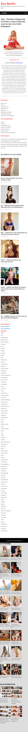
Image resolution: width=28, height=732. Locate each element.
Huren (2, 419)
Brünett (2, 351)
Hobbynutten (4, 413)
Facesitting (3, 382)
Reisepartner (4, 466)
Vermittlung (3, 526)
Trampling (3, 513)
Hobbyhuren (4, 408)
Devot (2, 357)
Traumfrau (3, 515)
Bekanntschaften (5, 342)
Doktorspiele (4, 359)
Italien (2, 422)
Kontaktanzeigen (5, 428)
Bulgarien (3, 353)
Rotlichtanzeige (4, 473)
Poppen (3, 457)
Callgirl (2, 355)
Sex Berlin (8, 4)
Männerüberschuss (5, 442)
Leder (2, 435)
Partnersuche (4, 453)
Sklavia (2, 499)
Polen (2, 455)
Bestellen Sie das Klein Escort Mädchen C (16, 576)
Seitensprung (4, 482)
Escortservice (4, 379)
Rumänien (3, 475)
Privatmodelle (4, 459)
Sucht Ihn (3, 508)
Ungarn (2, 522)
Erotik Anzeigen (4, 368)
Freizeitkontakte (5, 395)
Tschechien (3, 517)
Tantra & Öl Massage (6, 510)
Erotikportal (3, 373)
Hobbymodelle (4, 411)
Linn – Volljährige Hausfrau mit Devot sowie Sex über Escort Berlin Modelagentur (14, 317)
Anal (2, 335)
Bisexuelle (3, 344)
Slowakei (3, 502)
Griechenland (4, 402)
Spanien (3, 504)
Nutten (2, 448)
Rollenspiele (4, 468)
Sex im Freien (4, 486)
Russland (3, 477)
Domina (2, 362)
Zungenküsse (4, 530)
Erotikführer (4, 371)
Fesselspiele (4, 384)
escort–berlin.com (19, 62)
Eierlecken (3, 366)
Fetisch (2, 386)
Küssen (2, 430)
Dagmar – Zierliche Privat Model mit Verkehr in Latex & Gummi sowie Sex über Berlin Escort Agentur (13, 288)
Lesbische (3, 437)
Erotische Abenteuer (6, 375)
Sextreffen (3, 495)
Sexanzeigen (4, 488)
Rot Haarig (3, 470)
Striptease (3, 506)
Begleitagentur (4, 337)
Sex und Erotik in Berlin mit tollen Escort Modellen (4, 700)
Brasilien (3, 348)
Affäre (2, 333)
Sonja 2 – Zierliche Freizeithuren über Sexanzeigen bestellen (11, 260)
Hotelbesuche (4, 417)
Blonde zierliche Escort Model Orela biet (4, 576)
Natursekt (3, 446)
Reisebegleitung (5, 464)
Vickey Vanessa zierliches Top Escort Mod (5, 660)
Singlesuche (4, 497)
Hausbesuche (4, 404)
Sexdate (3, 490)
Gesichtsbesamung (5, 399)
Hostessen (3, 415)
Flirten (2, 390)
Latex (2, 433)
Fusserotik (3, 397)
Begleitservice (4, 339)
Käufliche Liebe (4, 424)
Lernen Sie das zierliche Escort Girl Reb (16, 626)
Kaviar (2, 426)
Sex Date (3, 484)
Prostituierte (4, 462)
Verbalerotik (4, 524)
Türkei (2, 519)
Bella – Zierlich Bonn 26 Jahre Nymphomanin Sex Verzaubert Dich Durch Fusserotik (14, 233)
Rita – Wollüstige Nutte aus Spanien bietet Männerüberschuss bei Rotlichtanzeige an (12, 206)
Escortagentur (4, 377)
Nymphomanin (4, 450)
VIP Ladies (3, 528)
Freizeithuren (4, 393)
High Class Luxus (5, 406)
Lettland (3, 439)
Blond (2, 346)
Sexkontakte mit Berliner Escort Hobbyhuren (15, 719)
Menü (5, 13)
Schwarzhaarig (4, 479)
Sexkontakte (4, 493)
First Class (3, 388)
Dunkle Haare (4, 364)
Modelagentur (4, 444)
